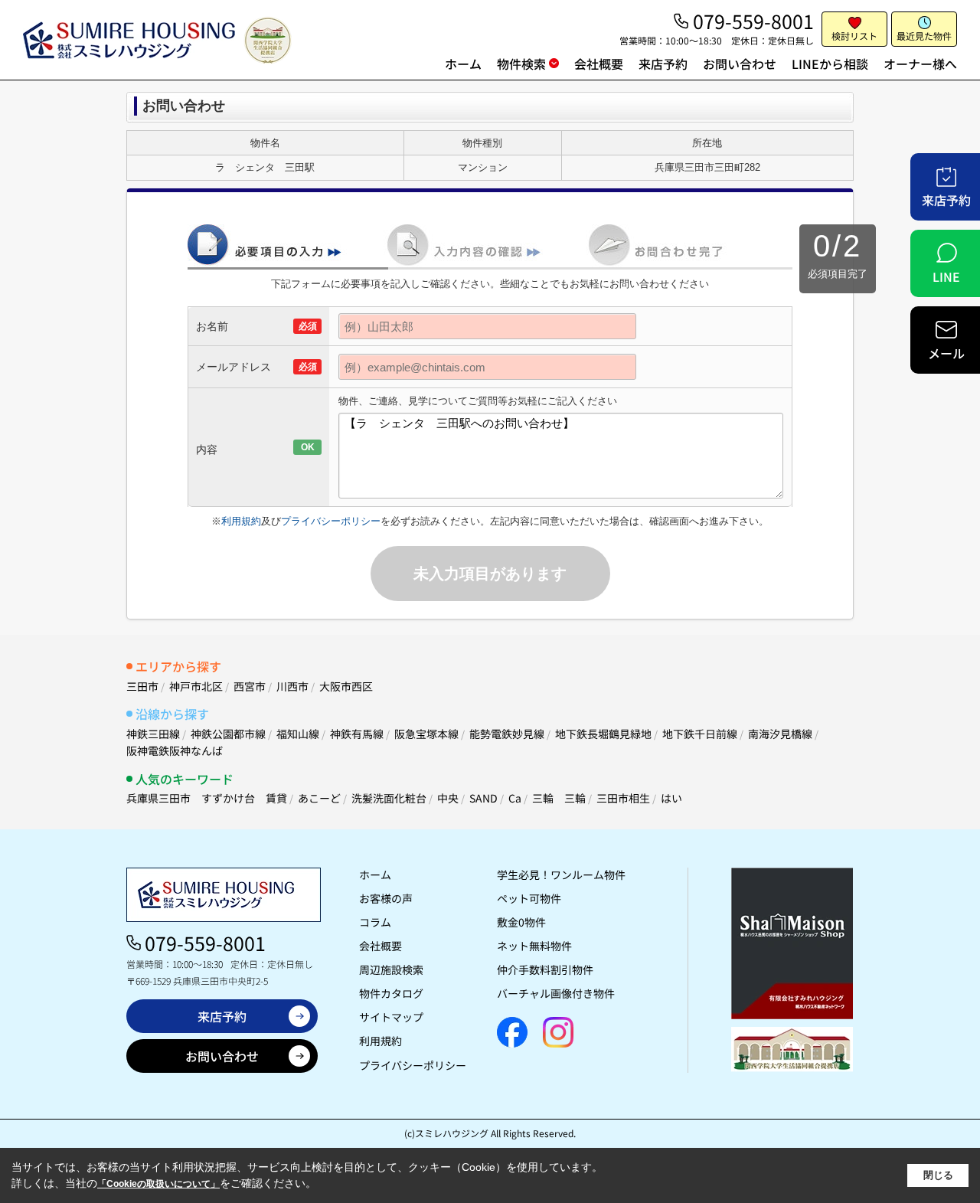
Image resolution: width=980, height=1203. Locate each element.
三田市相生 (623, 798)
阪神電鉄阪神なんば (174, 750)
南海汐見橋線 (780, 733)
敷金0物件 (521, 922)
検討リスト (854, 35)
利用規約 (241, 521)
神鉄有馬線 (357, 733)
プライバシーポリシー (331, 521)
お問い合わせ (739, 64)
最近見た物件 (924, 35)
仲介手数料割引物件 (545, 969)
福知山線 (297, 733)
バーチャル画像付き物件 (556, 993)
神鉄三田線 (153, 733)
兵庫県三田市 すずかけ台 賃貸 (206, 798)
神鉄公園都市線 (228, 733)
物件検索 (521, 64)
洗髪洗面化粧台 (388, 798)
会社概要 (598, 64)
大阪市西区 (346, 686)
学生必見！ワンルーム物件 (561, 874)
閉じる (938, 1175)
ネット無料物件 (534, 945)
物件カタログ (391, 993)
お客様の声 (386, 898)
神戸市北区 (196, 686)
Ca (514, 798)
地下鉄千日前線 (699, 733)
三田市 (142, 686)
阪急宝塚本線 (426, 733)
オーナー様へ (920, 64)
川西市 (292, 686)
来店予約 (663, 64)
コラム (375, 922)
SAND (483, 798)
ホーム (463, 64)
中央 (448, 798)
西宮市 (250, 686)
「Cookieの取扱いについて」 (158, 1183)
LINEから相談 (830, 64)
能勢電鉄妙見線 (506, 733)
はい (671, 798)
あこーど (319, 798)
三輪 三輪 (559, 798)
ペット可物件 (529, 898)
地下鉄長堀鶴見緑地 (603, 733)
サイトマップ (391, 1017)
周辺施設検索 (391, 969)
